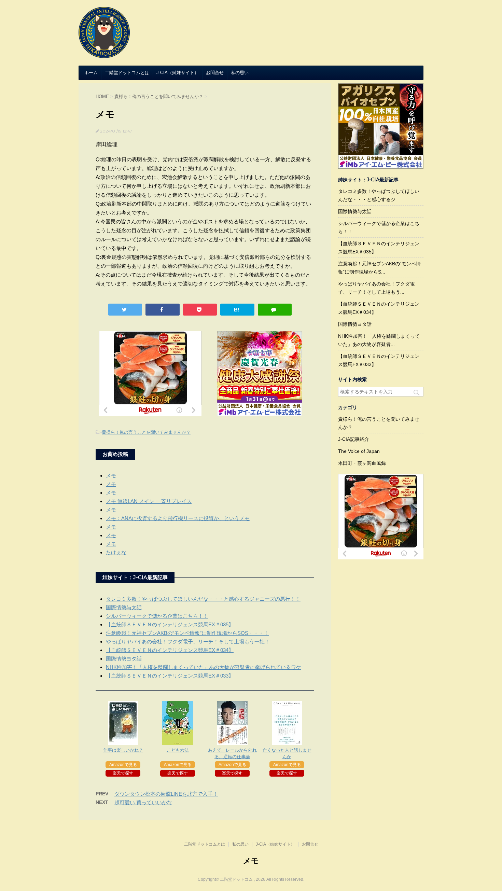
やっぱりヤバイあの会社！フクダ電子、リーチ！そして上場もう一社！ (188, 641)
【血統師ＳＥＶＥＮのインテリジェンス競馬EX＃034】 (170, 650)
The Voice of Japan (359, 451)
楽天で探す (123, 773)
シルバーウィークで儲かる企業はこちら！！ (157, 616)
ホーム (91, 72)
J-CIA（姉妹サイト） (177, 72)
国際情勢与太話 (124, 607)
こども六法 (178, 750)
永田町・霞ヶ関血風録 (362, 463)
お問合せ (215, 72)
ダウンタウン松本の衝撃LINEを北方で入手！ (166, 794)
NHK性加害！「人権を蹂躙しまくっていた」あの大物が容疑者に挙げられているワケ (203, 667)
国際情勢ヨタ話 (124, 659)
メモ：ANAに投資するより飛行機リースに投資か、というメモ (178, 518)
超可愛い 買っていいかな (143, 802)
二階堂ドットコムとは (127, 72)
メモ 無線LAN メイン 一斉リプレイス (149, 501)
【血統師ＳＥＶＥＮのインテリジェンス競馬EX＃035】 (170, 624)
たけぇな (116, 552)
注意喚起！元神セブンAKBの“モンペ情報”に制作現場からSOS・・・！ (187, 633)
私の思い (240, 72)
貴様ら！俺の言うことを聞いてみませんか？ (146, 432)
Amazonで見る (123, 764)
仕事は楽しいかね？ (123, 750)
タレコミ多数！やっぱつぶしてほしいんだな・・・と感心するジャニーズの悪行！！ (203, 599)
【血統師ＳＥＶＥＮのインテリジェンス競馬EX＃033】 (170, 676)
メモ (111, 475)
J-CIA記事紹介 (353, 439)
